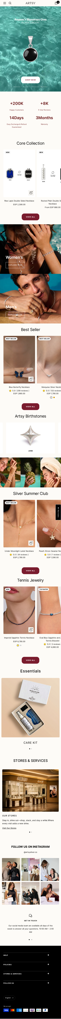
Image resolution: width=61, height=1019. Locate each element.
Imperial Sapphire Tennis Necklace (19, 638)
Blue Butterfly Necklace (19, 387)
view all (30, 217)
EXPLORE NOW (15, 265)
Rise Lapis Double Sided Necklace (19, 201)
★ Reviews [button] (58, 512)
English (8, 998)
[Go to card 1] (29, 832)
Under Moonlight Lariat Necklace (19, 551)
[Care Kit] (30, 707)
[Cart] (56, 3)
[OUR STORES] (30, 799)
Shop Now (30, 80)
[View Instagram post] (11, 869)
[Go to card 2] (31, 832)
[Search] (10, 3)
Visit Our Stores (9, 828)
